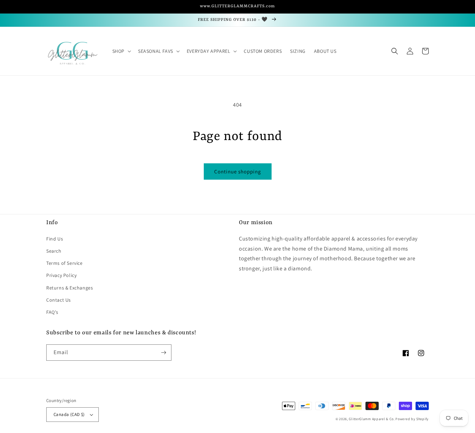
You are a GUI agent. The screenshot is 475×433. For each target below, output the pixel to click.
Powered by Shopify (412, 419)
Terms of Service (64, 263)
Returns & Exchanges (69, 288)
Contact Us (58, 300)
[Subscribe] (163, 352)
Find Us (54, 239)
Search (54, 251)
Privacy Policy (61, 275)
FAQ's (52, 312)
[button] (121, 51)
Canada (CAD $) (69, 414)
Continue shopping (237, 171)
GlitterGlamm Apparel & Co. (371, 419)
